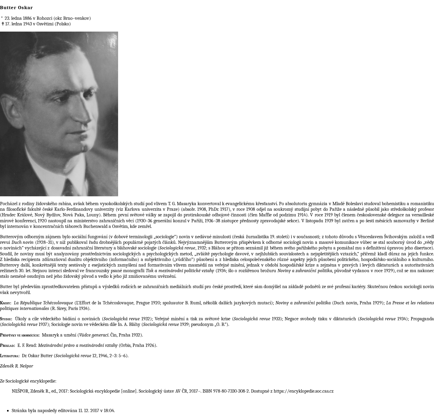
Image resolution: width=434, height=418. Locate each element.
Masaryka (186, 203)
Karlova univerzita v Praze (151, 209)
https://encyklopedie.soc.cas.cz (304, 391)
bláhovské (127, 248)
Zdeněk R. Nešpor (16, 366)
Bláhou (218, 248)
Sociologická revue (177, 248)
